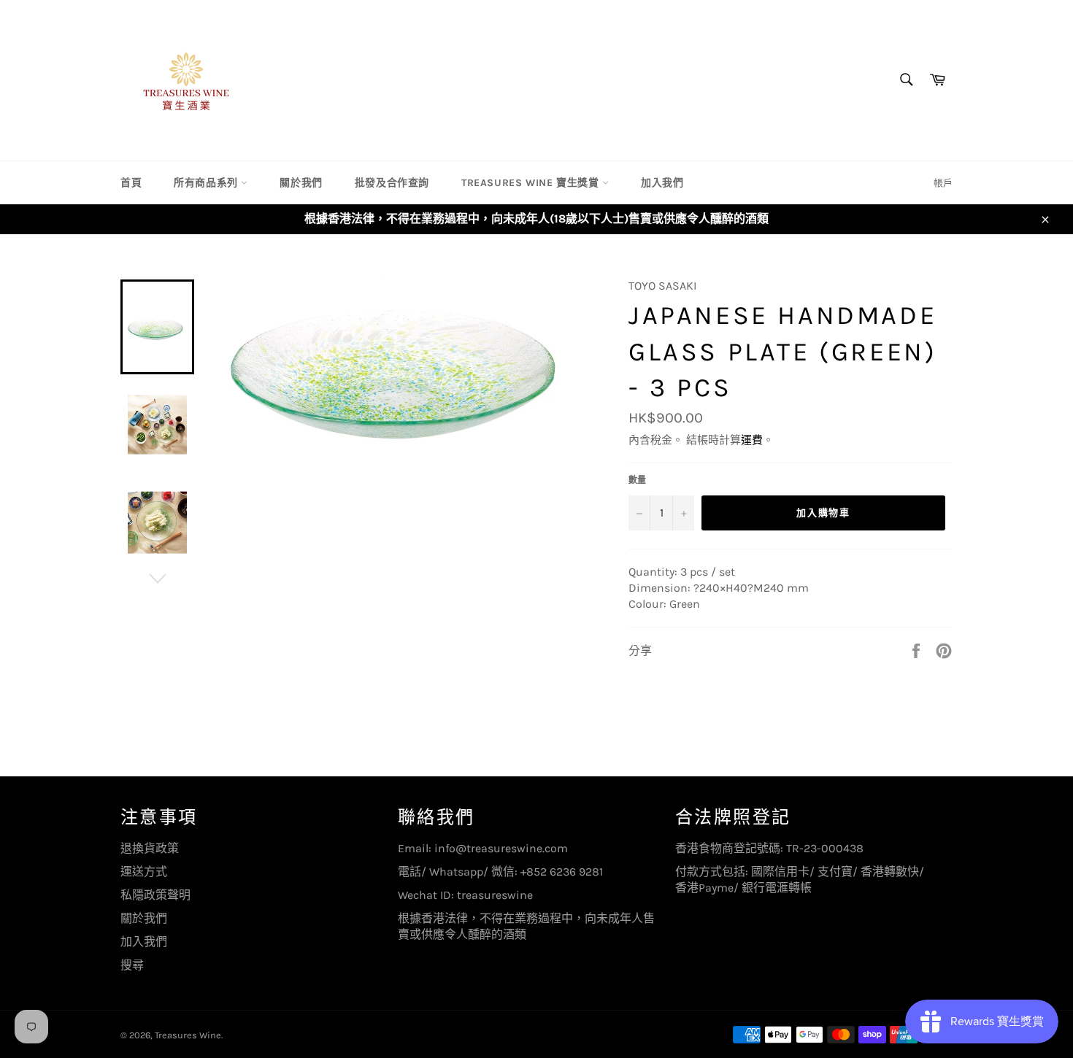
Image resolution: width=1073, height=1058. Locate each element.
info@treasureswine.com (501, 848)
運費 (752, 440)
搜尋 (132, 965)
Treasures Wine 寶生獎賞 (531, 183)
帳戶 (943, 182)
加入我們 (662, 183)
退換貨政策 (149, 848)
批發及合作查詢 (392, 183)
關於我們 (301, 183)
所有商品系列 (207, 183)
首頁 (131, 183)
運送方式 (143, 872)
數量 (637, 480)
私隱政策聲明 (155, 895)
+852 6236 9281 (561, 872)
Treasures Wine (188, 1035)
